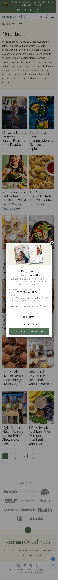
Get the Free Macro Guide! (29, 331)
